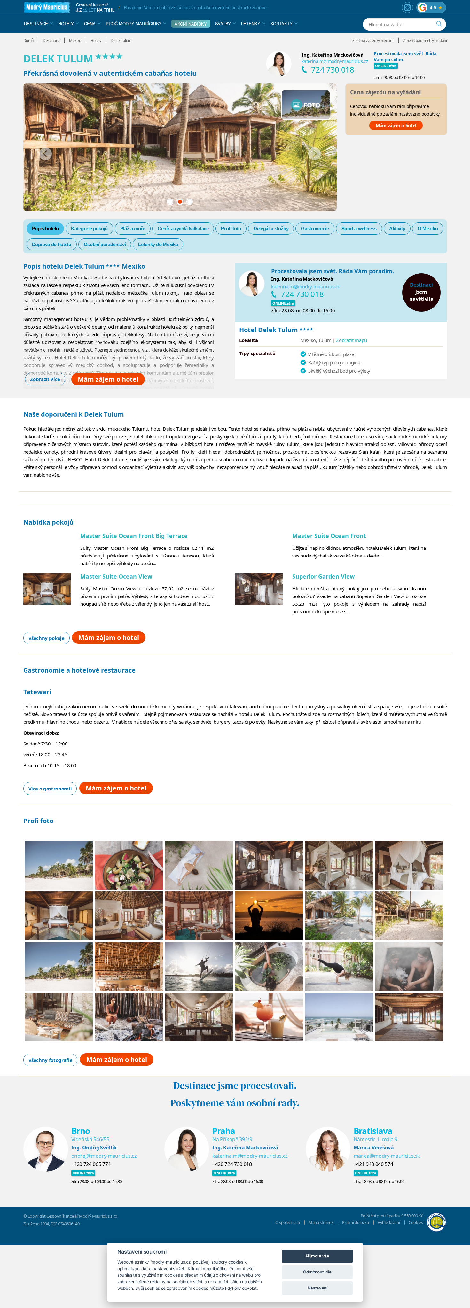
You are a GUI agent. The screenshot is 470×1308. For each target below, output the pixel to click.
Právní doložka (355, 1222)
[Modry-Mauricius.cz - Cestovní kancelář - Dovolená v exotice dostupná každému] (47, 7)
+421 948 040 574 (373, 1164)
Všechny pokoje (46, 638)
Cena (90, 23)
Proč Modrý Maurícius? (133, 23)
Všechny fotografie (50, 1060)
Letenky (250, 23)
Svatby (223, 23)
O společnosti (287, 1222)
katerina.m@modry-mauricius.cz (335, 61)
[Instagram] (407, 7)
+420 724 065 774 (91, 1164)
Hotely (66, 23)
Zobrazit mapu (351, 340)
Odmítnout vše (317, 1271)
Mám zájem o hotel (396, 125)
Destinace (36, 23)
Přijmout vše (317, 1255)
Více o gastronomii (50, 788)
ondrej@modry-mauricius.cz (104, 1155)
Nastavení (317, 1287)
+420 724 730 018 (232, 1164)
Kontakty (281, 23)
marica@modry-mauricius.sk (387, 1155)
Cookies (416, 1222)
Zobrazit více (45, 379)
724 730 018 (332, 69)
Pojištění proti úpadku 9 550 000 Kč (392, 1215)
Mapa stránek (321, 1222)
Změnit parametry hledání (425, 40)
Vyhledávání (389, 1222)
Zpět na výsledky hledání (372, 40)
